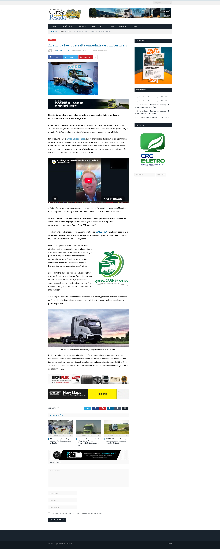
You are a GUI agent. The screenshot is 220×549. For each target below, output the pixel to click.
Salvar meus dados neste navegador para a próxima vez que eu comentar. (77, 513)
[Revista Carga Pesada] (65, 14)
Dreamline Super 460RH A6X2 (158, 97)
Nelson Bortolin (62, 51)
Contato (123, 26)
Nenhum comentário (100, 51)
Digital (81, 26)
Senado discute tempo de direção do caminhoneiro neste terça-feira (152, 106)
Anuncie (110, 26)
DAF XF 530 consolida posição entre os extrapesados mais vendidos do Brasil (116, 441)
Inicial (54, 26)
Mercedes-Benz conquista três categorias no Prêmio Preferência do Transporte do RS (89, 442)
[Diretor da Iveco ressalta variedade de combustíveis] (88, 79)
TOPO (170, 544)
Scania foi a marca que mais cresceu (156, 117)
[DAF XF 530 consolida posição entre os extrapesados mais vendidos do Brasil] (116, 428)
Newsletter (138, 26)
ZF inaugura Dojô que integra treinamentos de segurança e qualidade (60, 441)
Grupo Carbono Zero (76, 139)
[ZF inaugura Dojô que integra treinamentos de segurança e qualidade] (60, 428)
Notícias (66, 26)
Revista (95, 26)
